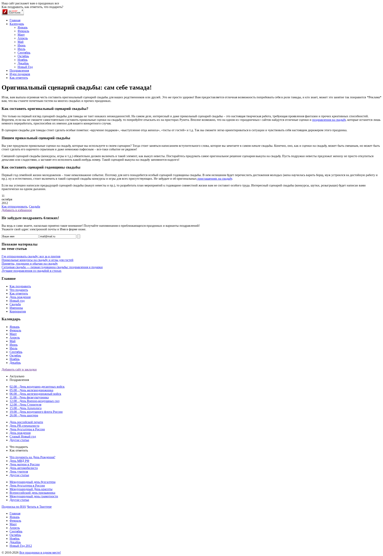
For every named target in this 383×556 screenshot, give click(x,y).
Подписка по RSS (14, 506)
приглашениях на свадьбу (214, 178)
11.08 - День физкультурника (29, 397)
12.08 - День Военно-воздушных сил (34, 401)
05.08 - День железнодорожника (31, 390)
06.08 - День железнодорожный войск (35, 393)
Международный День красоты (31, 489)
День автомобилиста (24, 468)
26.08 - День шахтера (24, 415)
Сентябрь (16, 352)
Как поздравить (20, 286)
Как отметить (19, 293)
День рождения (20, 297)
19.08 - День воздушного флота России (36, 411)
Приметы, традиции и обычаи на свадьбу (30, 263)
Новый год (17, 300)
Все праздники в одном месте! (40, 552)
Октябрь (15, 355)
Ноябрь (15, 359)
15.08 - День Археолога (25, 408)
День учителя (19, 471)
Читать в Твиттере (39, 506)
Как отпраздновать (14, 206)
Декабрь (15, 362)
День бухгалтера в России (27, 429)
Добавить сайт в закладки (19, 369)
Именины (16, 308)
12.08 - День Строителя (25, 404)
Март (13, 334)
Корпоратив (18, 311)
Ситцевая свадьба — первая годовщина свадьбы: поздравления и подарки (52, 267)
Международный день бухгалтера (32, 482)
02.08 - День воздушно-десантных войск (37, 386)
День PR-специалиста (24, 425)
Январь (15, 326)
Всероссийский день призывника (32, 492)
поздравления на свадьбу (329, 119)
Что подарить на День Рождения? (32, 457)
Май (13, 341)
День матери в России (25, 464)
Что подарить (19, 290)
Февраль (15, 330)
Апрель (15, 337)
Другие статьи (19, 440)
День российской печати (26, 422)
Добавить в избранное (17, 210)
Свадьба (34, 206)
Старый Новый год (23, 436)
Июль (13, 348)
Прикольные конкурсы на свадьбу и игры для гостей (37, 260)
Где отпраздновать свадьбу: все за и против (31, 256)
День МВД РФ (19, 460)
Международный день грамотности (34, 496)
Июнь (14, 344)
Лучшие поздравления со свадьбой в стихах (31, 270)
